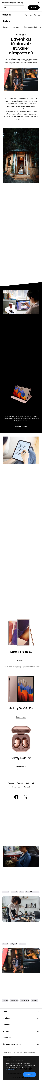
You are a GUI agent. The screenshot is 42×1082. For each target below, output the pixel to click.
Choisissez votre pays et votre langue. (13, 3)
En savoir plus (21, 660)
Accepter (29, 1074)
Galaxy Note (16, 787)
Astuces (21, 35)
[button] (21, 1012)
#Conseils (14, 892)
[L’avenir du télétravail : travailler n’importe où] (21, 960)
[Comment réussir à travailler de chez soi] (21, 909)
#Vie (21, 892)
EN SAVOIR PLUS (21, 427)
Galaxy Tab (30, 783)
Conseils (27, 787)
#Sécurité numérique (32, 892)
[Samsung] (6, 15)
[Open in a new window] (16, 796)
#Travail (5, 944)
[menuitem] (6, 27)
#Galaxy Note (25, 1000)
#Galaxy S (6, 892)
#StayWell (14, 944)
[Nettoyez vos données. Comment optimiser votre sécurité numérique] (21, 856)
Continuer (34, 7)
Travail (20, 783)
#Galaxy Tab (14, 1000)
